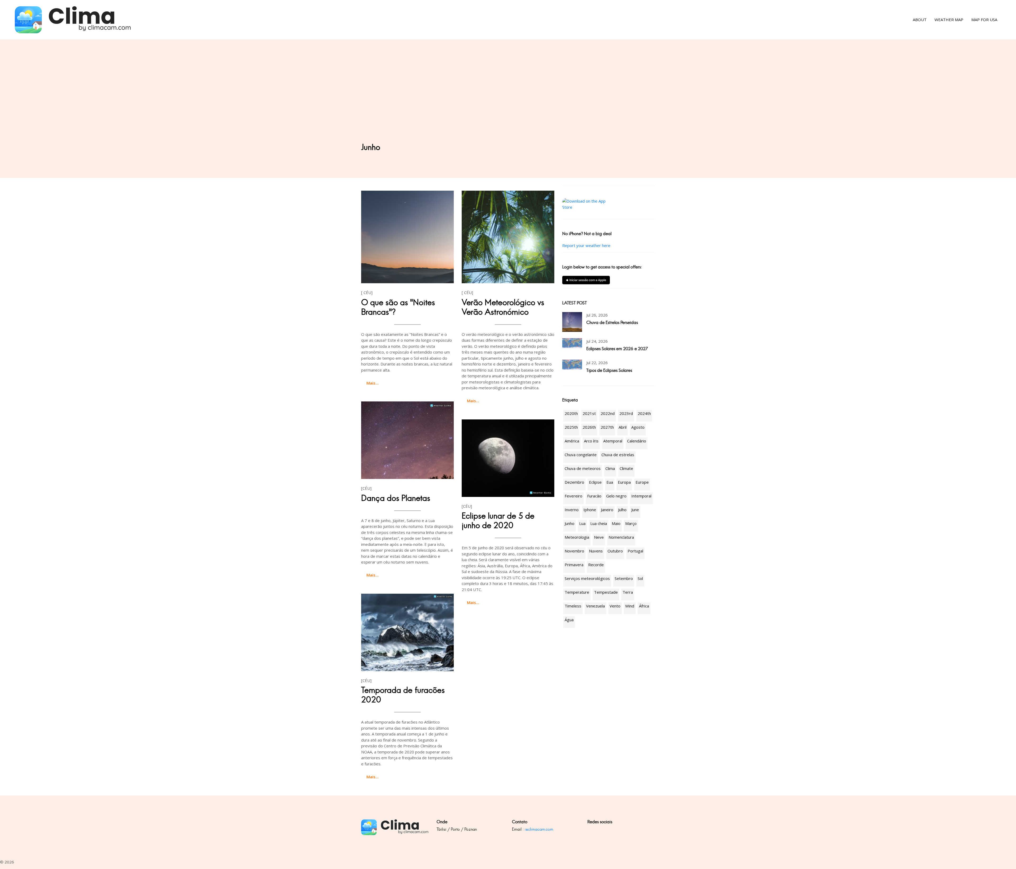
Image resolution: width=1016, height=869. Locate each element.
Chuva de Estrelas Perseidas (612, 322)
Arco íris (591, 440)
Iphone (589, 509)
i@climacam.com (539, 829)
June (635, 509)
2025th (571, 427)
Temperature (577, 592)
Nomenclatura (621, 537)
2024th (644, 413)
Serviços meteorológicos (587, 578)
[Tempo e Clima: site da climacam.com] (73, 20)
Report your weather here (586, 245)
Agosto (638, 427)
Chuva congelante (581, 454)
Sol (640, 578)
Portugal (635, 551)
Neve (599, 537)
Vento (615, 606)
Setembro (624, 578)
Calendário (636, 440)
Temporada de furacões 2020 (403, 695)
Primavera (574, 564)
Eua (609, 482)
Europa (624, 482)
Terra (628, 592)
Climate (626, 468)
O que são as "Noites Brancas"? (398, 307)
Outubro (615, 551)
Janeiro (607, 509)
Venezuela (595, 606)
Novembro (574, 551)
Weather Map (949, 19)
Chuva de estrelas (617, 454)
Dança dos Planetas (395, 498)
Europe (642, 482)
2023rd (626, 413)
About (920, 19)
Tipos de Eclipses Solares (609, 370)
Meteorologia (577, 537)
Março (631, 523)
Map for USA (984, 19)
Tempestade (606, 592)
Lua (582, 523)
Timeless (573, 606)
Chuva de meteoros (583, 468)
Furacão (594, 495)
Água (569, 619)
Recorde (596, 564)
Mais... (372, 383)
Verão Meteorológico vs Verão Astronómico (503, 307)
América (572, 440)
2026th (589, 427)
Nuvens (596, 551)
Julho (622, 509)
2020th (571, 413)
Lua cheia (598, 523)
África (644, 606)
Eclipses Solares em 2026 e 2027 (617, 348)
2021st (589, 413)
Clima (610, 468)
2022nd (608, 413)
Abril (623, 427)
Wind (629, 606)
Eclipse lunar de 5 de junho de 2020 (498, 520)
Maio (616, 523)
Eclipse (595, 482)
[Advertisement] (508, 103)
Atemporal (612, 440)
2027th (607, 427)
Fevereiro (573, 495)
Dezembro (574, 482)
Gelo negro (616, 495)
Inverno (572, 509)
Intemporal (641, 495)
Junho (569, 523)
